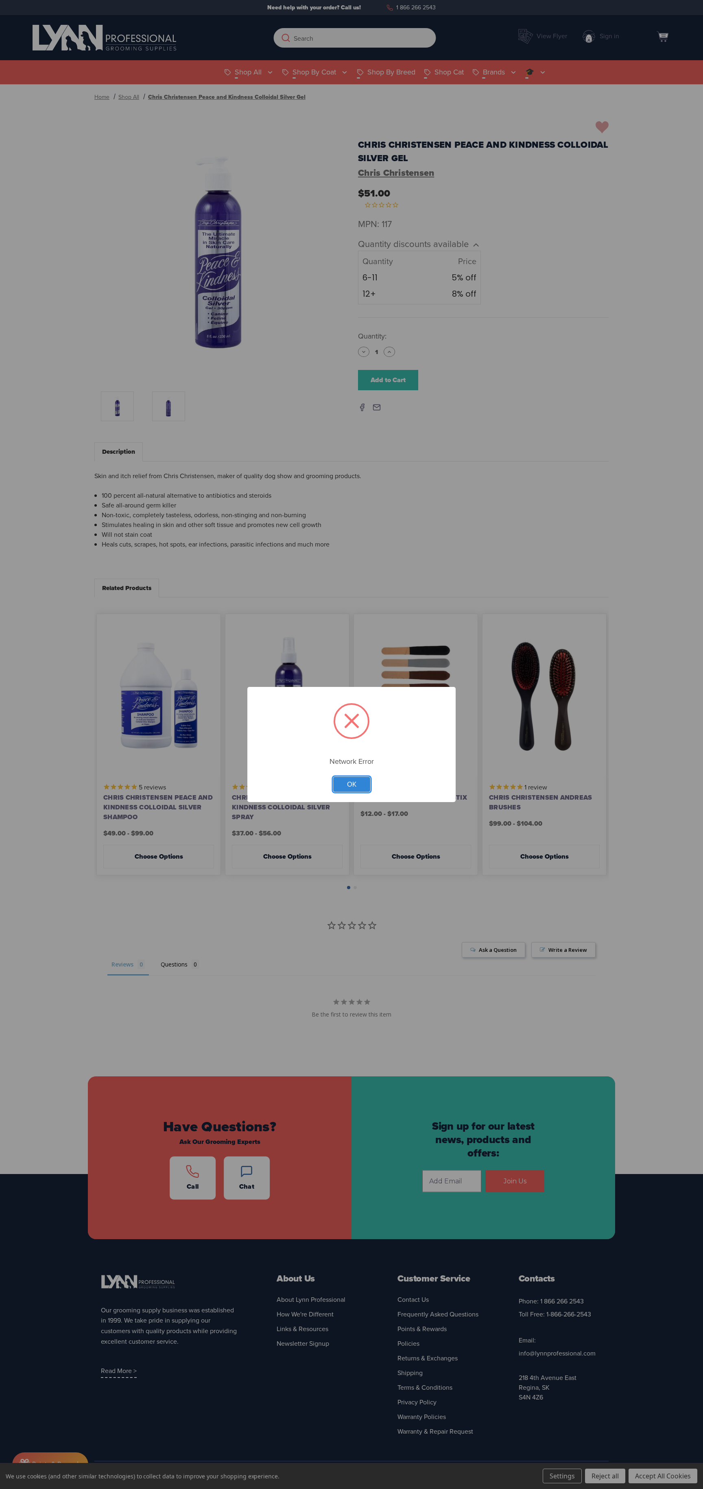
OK (351, 784)
